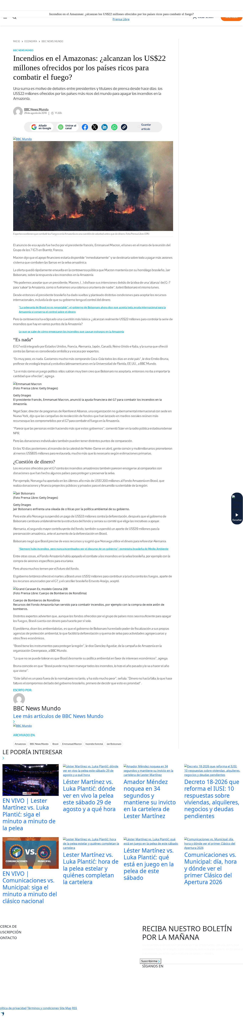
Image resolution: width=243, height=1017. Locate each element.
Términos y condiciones (43, 1008)
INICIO (16, 41)
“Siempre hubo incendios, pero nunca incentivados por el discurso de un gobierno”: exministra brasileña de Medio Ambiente (93, 548)
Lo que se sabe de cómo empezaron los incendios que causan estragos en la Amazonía (71, 331)
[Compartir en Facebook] (84, 127)
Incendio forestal (94, 743)
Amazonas (20, 743)
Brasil (55, 743)
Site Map (65, 1008)
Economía (31, 41)
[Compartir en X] (94, 127)
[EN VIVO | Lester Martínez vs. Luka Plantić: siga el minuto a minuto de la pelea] (30, 780)
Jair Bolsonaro (114, 743)
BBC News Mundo (52, 41)
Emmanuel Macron (72, 743)
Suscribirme (149, 961)
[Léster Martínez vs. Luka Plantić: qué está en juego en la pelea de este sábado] (152, 842)
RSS (74, 1008)
